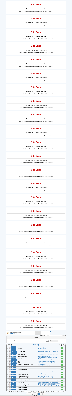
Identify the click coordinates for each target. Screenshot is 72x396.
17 (48, 391)
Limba (41, 335)
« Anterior (10, 391)
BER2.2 (13, 387)
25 (30, 392)
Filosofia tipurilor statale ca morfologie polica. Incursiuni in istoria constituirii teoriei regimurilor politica (49, 384)
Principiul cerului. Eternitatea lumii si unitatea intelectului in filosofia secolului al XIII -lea (49, 370)
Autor (19, 345)
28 (38, 392)
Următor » (42, 392)
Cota (12, 345)
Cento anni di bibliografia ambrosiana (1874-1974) (48, 380)
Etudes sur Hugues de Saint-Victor (45, 365)
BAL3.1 (13, 358)
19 (53, 391)
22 (61, 391)
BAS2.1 (13, 367)
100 (44, 394)
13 (38, 391)
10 (31, 391)
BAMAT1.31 (14, 361)
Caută (37, 333)
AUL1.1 (13, 347)
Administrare (45, 333)
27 (35, 392)
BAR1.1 (13, 364)
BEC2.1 (13, 382)
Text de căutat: (18, 340)
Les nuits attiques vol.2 (42, 348)
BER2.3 (13, 389)
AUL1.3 (13, 349)
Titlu (39, 345)
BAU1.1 (13, 369)
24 (28, 392)
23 (63, 391)
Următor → (62, 344)
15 (43, 391)
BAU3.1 (13, 374)
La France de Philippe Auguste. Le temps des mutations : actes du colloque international (49, 375)
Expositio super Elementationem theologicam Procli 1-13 (49, 385)
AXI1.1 (13, 354)
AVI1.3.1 (14, 351)
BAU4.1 (13, 376)
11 (33, 391)
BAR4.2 (13, 365)
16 (46, 391)
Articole (31, 333)
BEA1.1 (13, 380)
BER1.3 (13, 384)
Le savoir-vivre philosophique (44, 356)
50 (41, 394)
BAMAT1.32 (14, 362)
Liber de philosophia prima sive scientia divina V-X (48, 352)
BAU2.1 (13, 372)
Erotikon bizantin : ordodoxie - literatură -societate (48, 382)
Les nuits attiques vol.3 (42, 350)
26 (33, 392)
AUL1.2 (13, 348)
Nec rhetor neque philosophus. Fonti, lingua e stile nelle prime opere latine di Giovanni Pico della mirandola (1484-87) (49, 372)
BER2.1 (13, 385)
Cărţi (24, 333)
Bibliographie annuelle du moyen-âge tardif (46, 359)
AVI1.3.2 (14, 352)
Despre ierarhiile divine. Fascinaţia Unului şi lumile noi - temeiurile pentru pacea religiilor (49, 355)
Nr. (7, 345)
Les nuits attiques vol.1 (42, 347)
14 (41, 391)
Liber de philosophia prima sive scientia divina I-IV (48, 351)
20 (56, 391)
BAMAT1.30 (14, 359)
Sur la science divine (42, 364)
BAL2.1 (13, 356)
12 (36, 391)
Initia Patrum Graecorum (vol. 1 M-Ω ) (45, 377)
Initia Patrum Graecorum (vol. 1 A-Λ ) (45, 376)
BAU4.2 (13, 377)
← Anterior (9, 344)
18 (51, 391)
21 (58, 391)
